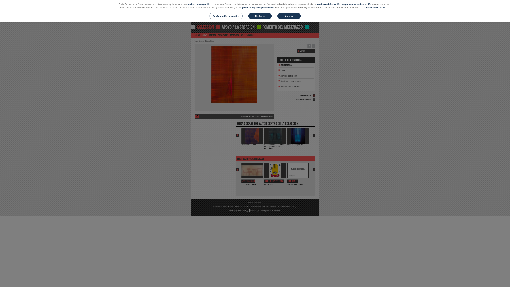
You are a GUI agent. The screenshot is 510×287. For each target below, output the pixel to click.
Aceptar (289, 16)
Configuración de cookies (226, 16)
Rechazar (260, 16)
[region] (255, 11)
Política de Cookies (376, 7)
